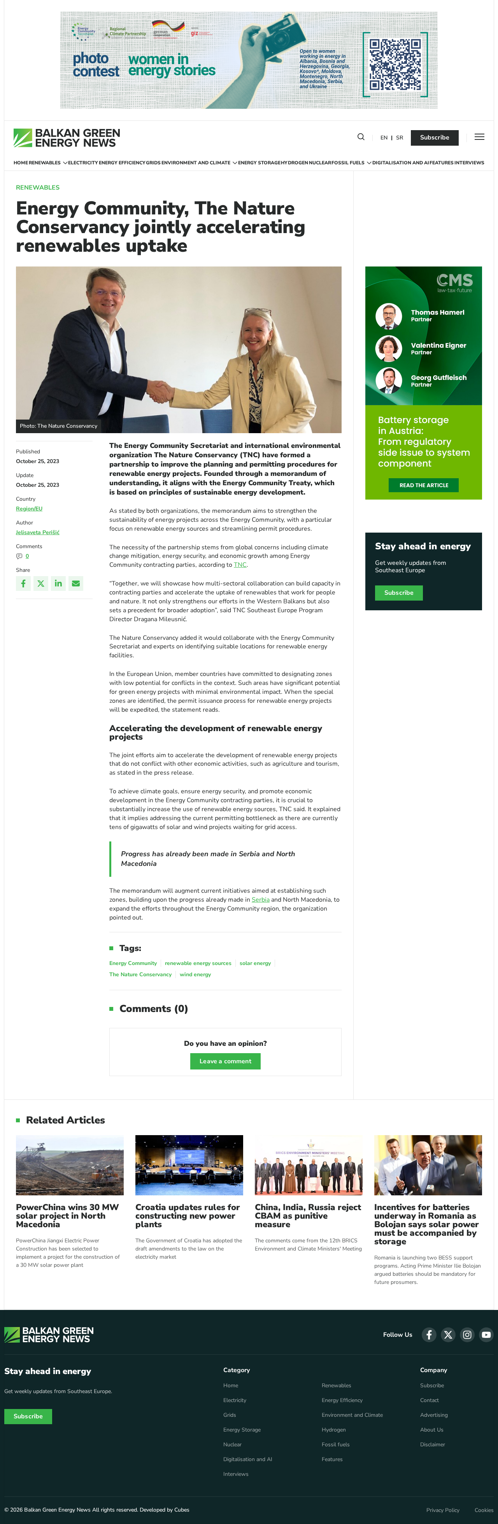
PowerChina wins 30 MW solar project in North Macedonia (67, 1216)
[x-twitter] (448, 1334)
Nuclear (320, 162)
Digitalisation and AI (400, 162)
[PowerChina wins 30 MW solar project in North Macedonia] (70, 1165)
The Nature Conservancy (140, 974)
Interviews (469, 162)
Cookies (484, 1510)
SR (399, 138)
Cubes (181, 1510)
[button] (361, 138)
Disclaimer (432, 1445)
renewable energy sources (198, 963)
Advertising (434, 1415)
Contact (429, 1400)
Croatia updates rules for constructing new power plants (187, 1216)
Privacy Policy (442, 1510)
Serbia (261, 899)
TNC (240, 565)
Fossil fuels (348, 162)
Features (442, 162)
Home (21, 162)
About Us (432, 1430)
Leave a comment (225, 1061)
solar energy (255, 963)
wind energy (195, 974)
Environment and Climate (195, 162)
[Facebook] (23, 583)
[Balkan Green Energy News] (67, 138)
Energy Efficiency (122, 162)
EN (384, 138)
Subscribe (434, 137)
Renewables (45, 162)
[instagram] (467, 1334)
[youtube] (486, 1334)
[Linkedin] (58, 583)
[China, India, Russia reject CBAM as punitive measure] (309, 1165)
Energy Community (133, 963)
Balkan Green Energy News (57, 1510)
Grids (153, 162)
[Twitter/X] (40, 583)
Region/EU (29, 508)
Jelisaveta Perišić (38, 532)
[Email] (75, 583)
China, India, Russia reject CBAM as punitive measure (308, 1216)
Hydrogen (294, 162)
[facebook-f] (429, 1334)
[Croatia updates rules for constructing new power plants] (189, 1165)
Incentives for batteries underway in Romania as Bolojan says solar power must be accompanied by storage (426, 1224)
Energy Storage (259, 162)
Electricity (83, 162)
